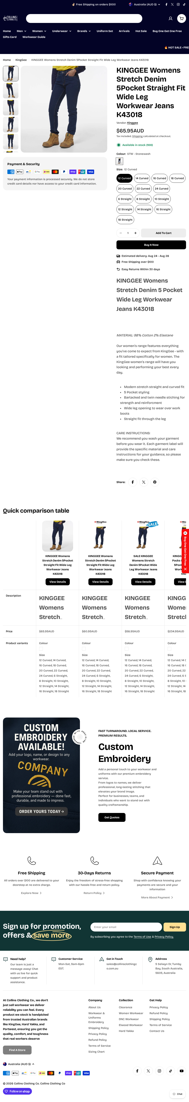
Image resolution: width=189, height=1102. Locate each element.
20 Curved (125, 188)
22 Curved (143, 188)
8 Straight (143, 199)
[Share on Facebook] (132, 482)
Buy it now (151, 245)
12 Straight (125, 209)
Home (7, 60)
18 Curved (177, 178)
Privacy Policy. (164, 936)
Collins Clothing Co (26, 1083)
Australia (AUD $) (145, 4)
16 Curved (159, 178)
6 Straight (125, 199)
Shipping (137, 136)
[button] (185, 551)
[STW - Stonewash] (119, 161)
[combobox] (84, 18)
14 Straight (144, 209)
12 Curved (124, 178)
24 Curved (161, 188)
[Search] (137, 18)
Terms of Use (142, 936)
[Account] (170, 18)
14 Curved (142, 178)
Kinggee (132, 122)
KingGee (21, 60)
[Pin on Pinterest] (154, 482)
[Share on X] (143, 482)
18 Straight (125, 219)
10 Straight (162, 199)
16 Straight (163, 209)
